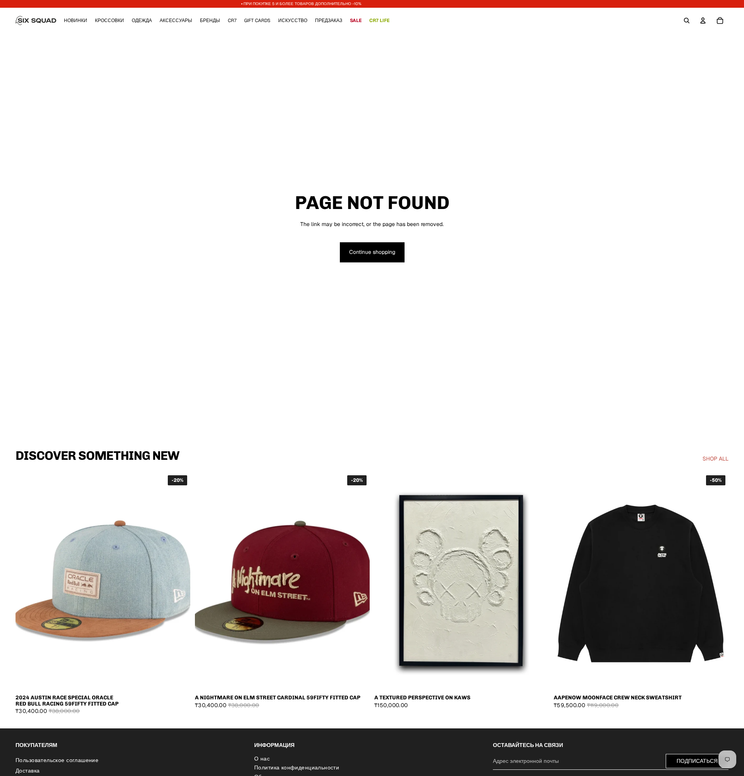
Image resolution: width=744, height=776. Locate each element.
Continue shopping (372, 251)
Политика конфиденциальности (296, 767)
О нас (262, 758)
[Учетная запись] (702, 20)
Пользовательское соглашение (57, 759)
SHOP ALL (715, 458)
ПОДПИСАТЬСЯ (697, 760)
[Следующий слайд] (178, 581)
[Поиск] (686, 20)
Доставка (28, 770)
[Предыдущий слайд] (27, 581)
